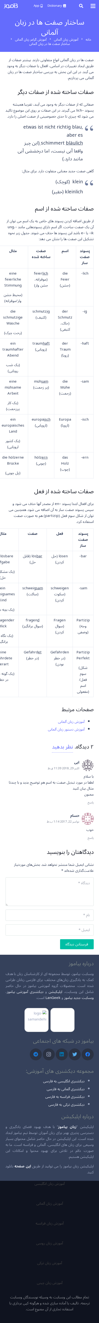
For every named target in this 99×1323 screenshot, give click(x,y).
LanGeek (53, 998)
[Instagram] (49, 1054)
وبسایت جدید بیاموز (79, 998)
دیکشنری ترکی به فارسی (66, 1104)
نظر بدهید (62, 746)
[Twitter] (75, 1054)
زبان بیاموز (67, 1127)
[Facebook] (88, 1054)
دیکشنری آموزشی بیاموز (25, 992)
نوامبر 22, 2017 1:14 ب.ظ (63, 822)
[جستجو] (81, 6)
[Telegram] (36, 1054)
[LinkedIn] (62, 1054)
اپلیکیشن (55, 992)
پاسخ (91, 803)
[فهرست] (93, 6)
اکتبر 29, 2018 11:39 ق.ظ (63, 768)
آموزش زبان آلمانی (71, 722)
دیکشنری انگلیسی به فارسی (64, 1081)
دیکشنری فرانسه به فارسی (65, 1097)
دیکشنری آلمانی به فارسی (66, 1089)
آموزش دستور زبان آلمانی (66, 729)
